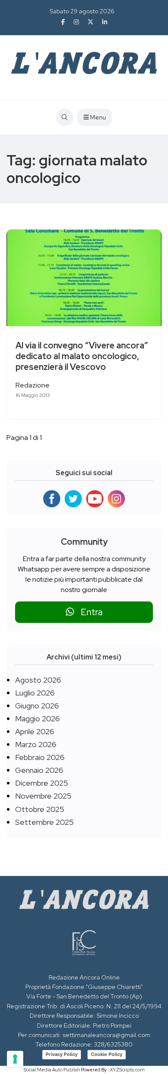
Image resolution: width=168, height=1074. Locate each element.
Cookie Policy (106, 1054)
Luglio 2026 (35, 693)
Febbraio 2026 (40, 757)
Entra (88, 612)
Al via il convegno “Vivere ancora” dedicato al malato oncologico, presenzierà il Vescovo (82, 356)
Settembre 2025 (44, 822)
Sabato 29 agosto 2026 (82, 11)
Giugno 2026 (37, 706)
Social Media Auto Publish (52, 1070)
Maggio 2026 (37, 718)
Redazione (33, 385)
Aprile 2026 (34, 731)
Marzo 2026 (35, 744)
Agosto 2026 (38, 680)
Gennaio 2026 (39, 770)
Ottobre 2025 (39, 809)
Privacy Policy (62, 1054)
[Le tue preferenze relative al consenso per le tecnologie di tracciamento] (15, 1059)
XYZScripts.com (127, 1070)
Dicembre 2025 (41, 783)
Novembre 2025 (43, 796)
